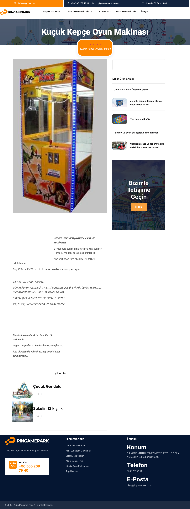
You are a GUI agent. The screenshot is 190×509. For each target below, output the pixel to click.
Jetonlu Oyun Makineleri (79, 11)
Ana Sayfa (95, 44)
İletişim (144, 11)
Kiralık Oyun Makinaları (126, 11)
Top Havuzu (103, 11)
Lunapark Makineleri (51, 11)
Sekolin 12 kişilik (48, 408)
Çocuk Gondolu (47, 386)
